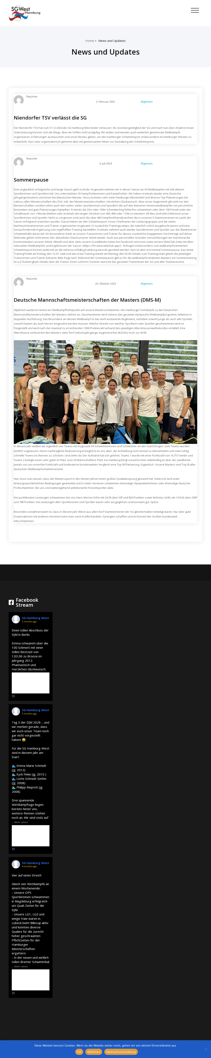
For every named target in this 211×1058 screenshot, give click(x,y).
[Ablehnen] (206, 1049)
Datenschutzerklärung (121, 1051)
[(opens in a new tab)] (13, 696)
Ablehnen (93, 1051)
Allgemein (147, 101)
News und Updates (112, 41)
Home (89, 41)
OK (79, 1051)
